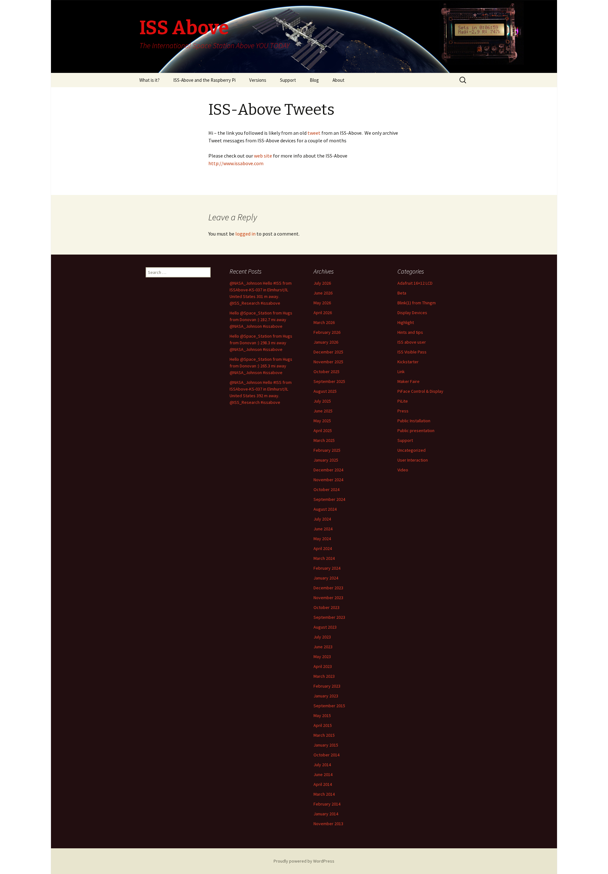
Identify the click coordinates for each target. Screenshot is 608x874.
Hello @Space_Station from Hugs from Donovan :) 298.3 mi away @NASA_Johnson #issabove (261, 342)
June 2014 (323, 774)
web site (263, 155)
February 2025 (327, 450)
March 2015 (324, 735)
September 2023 (329, 617)
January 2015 (326, 745)
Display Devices (412, 312)
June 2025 (323, 411)
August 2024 (325, 509)
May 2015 (322, 715)
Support (288, 80)
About (338, 80)
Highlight (405, 322)
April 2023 (323, 666)
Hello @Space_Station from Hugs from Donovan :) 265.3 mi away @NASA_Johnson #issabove (261, 365)
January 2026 (326, 342)
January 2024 (326, 578)
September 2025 (329, 381)
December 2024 (328, 470)
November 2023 (328, 597)
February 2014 (327, 804)
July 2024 (322, 519)
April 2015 (323, 725)
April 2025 (323, 430)
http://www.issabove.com (235, 163)
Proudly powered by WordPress (304, 861)
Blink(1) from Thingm (416, 303)
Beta (401, 293)
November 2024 (328, 479)
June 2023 (323, 647)
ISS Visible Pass (412, 352)
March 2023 (324, 676)
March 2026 (324, 322)
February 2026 (327, 332)
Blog (314, 80)
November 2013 (328, 823)
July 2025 (322, 401)
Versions (257, 80)
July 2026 (322, 283)
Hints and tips (410, 332)
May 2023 (322, 656)
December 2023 (328, 588)
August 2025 (325, 391)
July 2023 (322, 637)
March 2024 (324, 558)
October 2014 (326, 755)
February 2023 (327, 686)
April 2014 (323, 784)
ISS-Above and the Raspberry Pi (204, 80)
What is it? (149, 80)
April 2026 (323, 312)
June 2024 (323, 529)
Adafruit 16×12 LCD (415, 283)
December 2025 (328, 352)
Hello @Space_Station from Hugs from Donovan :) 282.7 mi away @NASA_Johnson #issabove (261, 319)
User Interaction (412, 460)
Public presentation (415, 430)
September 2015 (329, 706)
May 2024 (322, 538)
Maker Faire (408, 381)
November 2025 (328, 362)
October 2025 (326, 371)
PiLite (402, 401)
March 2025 (324, 440)
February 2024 (327, 568)
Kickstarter (408, 362)
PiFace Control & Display (420, 391)
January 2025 (326, 460)
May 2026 (322, 303)
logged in (245, 233)
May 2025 (322, 421)
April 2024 (323, 548)
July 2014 (322, 764)
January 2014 (326, 814)
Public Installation (413, 421)
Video (402, 470)
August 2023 (325, 627)
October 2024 (326, 489)
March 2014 (324, 794)
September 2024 (329, 499)
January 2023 (326, 696)
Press (402, 411)
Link (401, 371)
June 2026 (323, 293)
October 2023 (326, 607)
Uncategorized (411, 450)
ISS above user (411, 342)
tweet (313, 133)
